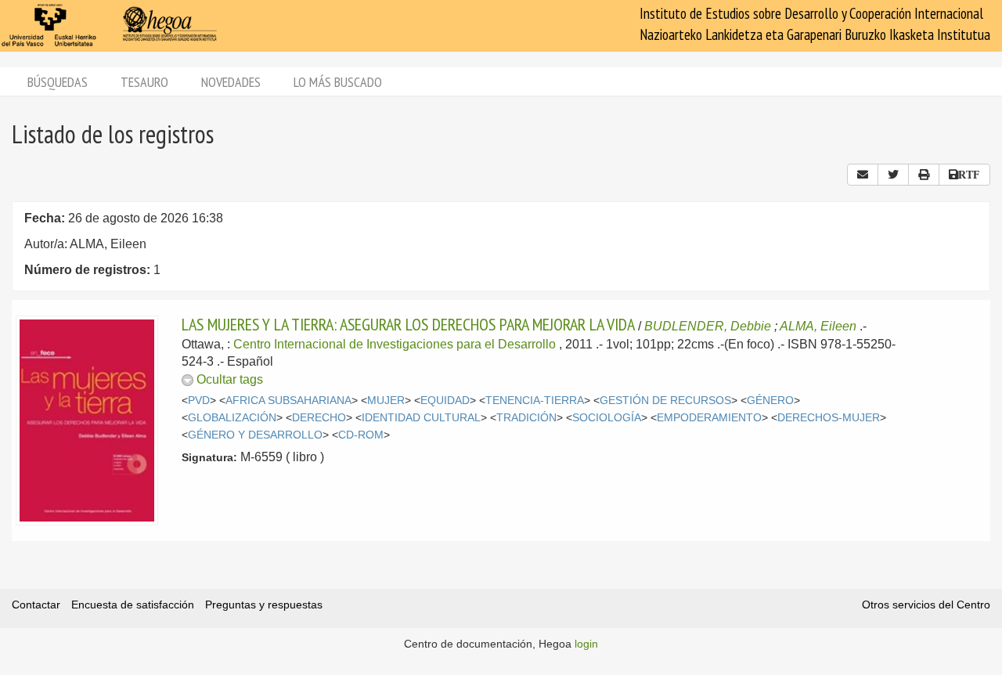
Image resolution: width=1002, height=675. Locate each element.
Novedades (231, 82)
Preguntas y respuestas (264, 604)
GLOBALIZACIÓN (232, 418)
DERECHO (319, 418)
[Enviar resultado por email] (862, 175)
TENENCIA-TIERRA (534, 400)
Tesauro (144, 82)
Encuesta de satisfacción (132, 604)
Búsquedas (57, 82)
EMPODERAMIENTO (709, 418)
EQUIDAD (445, 400)
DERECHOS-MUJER (828, 418)
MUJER (386, 400)
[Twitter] (893, 175)
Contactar (36, 604)
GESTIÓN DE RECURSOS (665, 400)
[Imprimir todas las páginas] (923, 175)
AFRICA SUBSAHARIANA (288, 400)
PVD (199, 400)
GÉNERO (770, 400)
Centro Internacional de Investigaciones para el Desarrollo (394, 344)
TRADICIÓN (526, 418)
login (586, 643)
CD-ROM (361, 435)
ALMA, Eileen (818, 326)
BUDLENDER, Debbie (707, 326)
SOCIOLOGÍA (606, 418)
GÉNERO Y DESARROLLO (255, 435)
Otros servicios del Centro (926, 604)
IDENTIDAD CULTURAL (421, 418)
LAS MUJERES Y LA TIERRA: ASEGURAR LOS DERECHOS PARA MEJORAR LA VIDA (408, 324)
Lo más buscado (338, 82)
